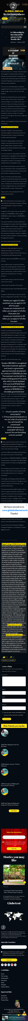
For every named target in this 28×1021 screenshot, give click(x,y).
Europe (14, 912)
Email (4, 697)
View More (14, 811)
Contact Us (4, 996)
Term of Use (4, 998)
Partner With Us (5, 987)
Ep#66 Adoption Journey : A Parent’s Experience (10, 765)
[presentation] (3, 882)
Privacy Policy (4, 1000)
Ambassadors (4, 978)
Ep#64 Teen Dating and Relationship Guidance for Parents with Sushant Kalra (10, 804)
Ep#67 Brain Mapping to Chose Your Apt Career (10, 745)
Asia (18, 911)
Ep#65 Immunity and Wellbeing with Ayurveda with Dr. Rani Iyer (10, 784)
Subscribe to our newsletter (16, 18)
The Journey (4, 976)
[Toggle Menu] (25, 27)
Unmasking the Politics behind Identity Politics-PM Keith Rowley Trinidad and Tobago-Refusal (13, 891)
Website (4, 704)
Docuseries (4, 980)
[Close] (26, 505)
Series (2, 982)
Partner (4, 18)
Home (2, 974)
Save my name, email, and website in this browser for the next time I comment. (14, 714)
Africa (16, 918)
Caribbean (11, 916)
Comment (5, 674)
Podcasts (3, 985)
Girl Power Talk (16, 1012)
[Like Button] (4, 657)
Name (4, 689)
